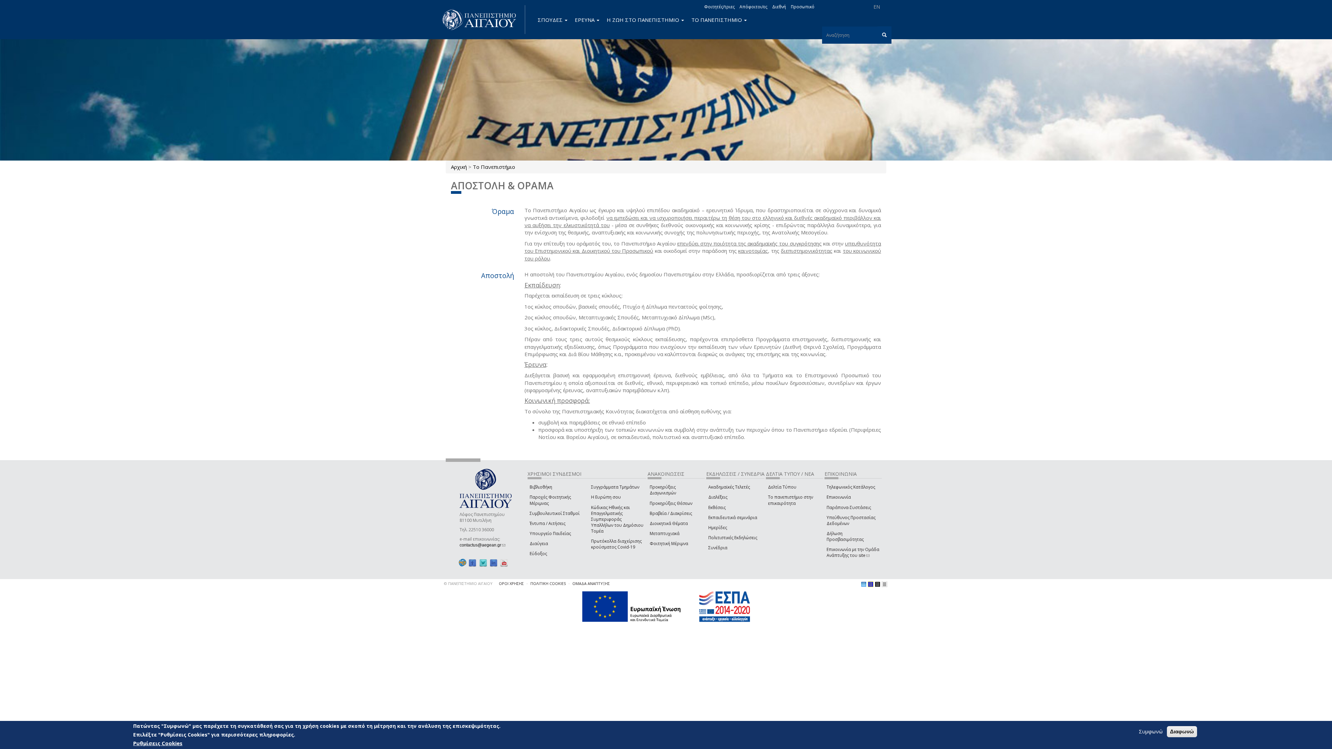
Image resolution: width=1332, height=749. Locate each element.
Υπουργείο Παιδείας (550, 533)
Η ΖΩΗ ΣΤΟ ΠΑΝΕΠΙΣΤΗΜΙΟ (644, 19)
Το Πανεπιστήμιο (494, 166)
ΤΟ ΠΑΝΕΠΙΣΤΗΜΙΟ (717, 19)
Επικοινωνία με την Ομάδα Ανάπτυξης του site (853, 552)
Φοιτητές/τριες (719, 7)
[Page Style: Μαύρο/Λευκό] (884, 584)
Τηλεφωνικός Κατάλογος (851, 487)
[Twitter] (483, 563)
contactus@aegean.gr (482, 545)
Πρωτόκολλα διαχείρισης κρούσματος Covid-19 (616, 544)
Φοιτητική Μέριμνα (669, 543)
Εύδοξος (538, 554)
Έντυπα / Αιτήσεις (547, 523)
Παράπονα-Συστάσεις (849, 507)
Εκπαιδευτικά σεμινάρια (732, 517)
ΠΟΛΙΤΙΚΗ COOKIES (548, 583)
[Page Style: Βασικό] (863, 584)
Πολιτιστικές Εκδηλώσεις (732, 538)
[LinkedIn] (493, 563)
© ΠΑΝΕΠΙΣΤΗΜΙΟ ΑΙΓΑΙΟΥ (468, 583)
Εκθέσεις (717, 507)
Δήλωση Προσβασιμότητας (845, 536)
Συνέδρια (717, 548)
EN (876, 6)
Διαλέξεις (717, 497)
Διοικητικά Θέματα (669, 523)
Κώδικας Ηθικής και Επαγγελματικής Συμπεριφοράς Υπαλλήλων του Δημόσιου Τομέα (617, 519)
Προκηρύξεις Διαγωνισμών (663, 490)
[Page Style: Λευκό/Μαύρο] (877, 584)
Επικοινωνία (839, 497)
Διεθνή (779, 7)
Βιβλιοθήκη (541, 487)
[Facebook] (472, 563)
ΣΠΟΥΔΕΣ (551, 19)
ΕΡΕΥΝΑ (585, 19)
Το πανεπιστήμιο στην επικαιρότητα (790, 500)
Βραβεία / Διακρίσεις (671, 513)
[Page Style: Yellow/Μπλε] (870, 584)
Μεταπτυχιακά (665, 533)
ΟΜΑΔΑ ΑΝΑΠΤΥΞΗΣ (591, 583)
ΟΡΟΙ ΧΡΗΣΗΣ (511, 583)
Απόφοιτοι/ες (753, 7)
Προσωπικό (802, 7)
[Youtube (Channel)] (504, 563)
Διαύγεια (539, 543)
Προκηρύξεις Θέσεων (671, 503)
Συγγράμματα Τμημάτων (615, 487)
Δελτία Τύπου (782, 487)
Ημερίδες (717, 528)
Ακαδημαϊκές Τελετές (729, 487)
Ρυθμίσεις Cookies (157, 743)
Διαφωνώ (1182, 731)
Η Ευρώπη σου (606, 497)
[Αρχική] (483, 19)
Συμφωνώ (1151, 731)
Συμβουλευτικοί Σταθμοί (555, 513)
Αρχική (459, 166)
